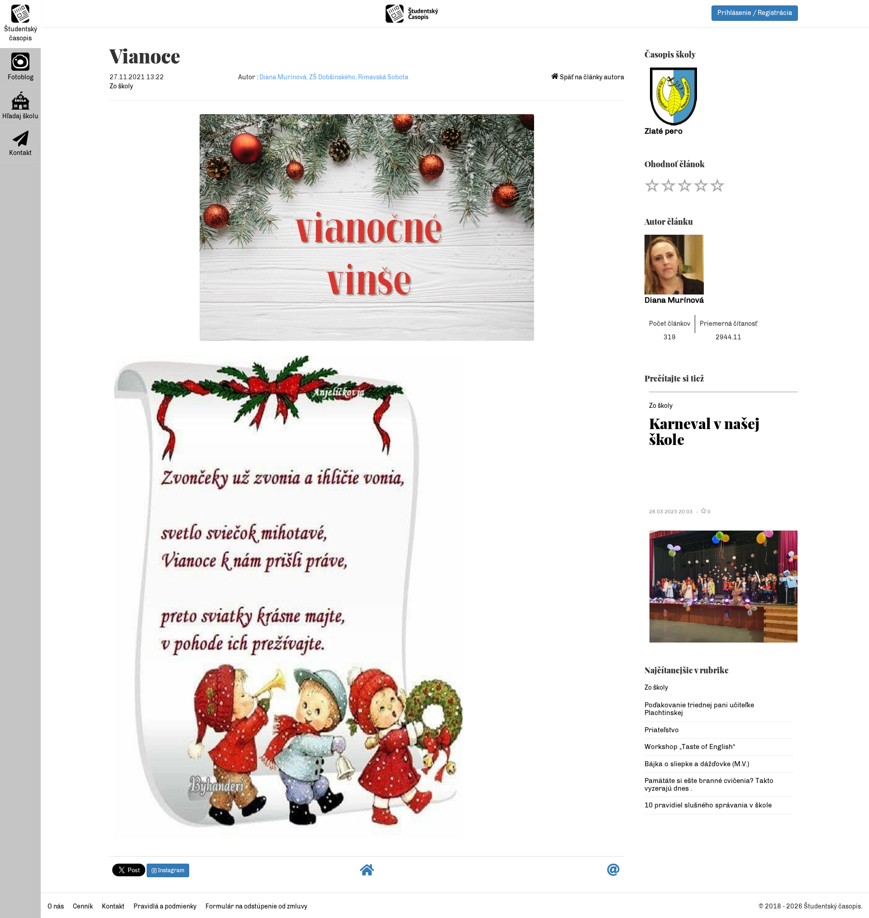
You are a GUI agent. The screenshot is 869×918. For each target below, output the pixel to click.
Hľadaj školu (20, 116)
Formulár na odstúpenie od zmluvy (256, 906)
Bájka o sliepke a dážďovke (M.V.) (697, 764)
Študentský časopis (20, 33)
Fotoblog (20, 77)
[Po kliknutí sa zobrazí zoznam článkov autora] (719, 265)
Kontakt (20, 153)
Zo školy (121, 86)
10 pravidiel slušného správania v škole (708, 805)
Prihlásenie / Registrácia (754, 13)
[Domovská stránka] (367, 872)
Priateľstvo (662, 730)
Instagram (170, 870)
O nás (56, 906)
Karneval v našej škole (704, 431)
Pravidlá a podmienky (165, 906)
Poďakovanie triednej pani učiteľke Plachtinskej (699, 709)
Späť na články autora (591, 77)
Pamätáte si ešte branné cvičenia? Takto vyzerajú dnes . (709, 784)
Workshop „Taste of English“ (690, 747)
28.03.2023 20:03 (670, 511)
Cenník (83, 906)
